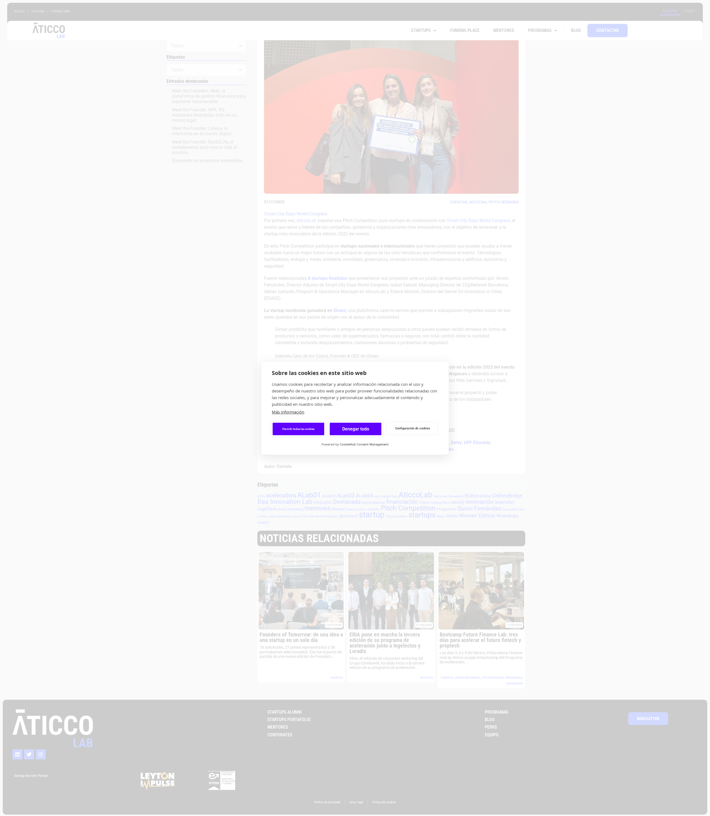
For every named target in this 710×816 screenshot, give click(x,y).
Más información (288, 412)
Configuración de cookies (412, 428)
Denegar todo (355, 429)
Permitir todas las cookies (298, 428)
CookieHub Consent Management (364, 444)
